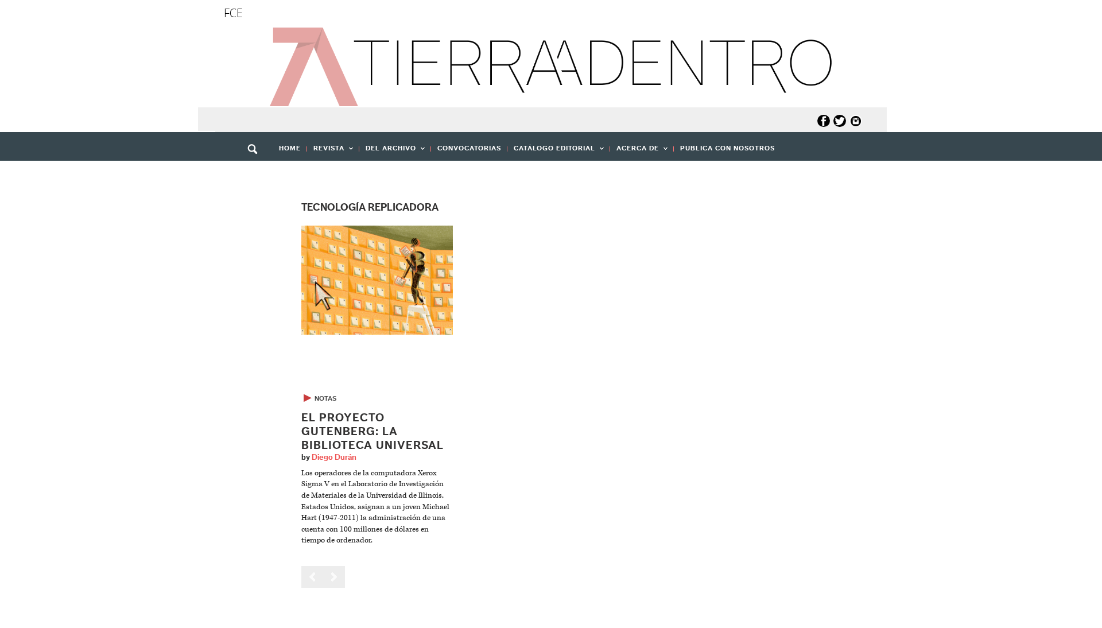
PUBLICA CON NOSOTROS (727, 148)
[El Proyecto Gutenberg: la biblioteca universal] (377, 280)
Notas (325, 398)
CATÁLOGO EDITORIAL (551, 152)
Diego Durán (334, 457)
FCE (233, 13)
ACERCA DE (634, 152)
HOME (290, 148)
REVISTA (325, 152)
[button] (256, 174)
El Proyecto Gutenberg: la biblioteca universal (372, 431)
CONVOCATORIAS (469, 148)
